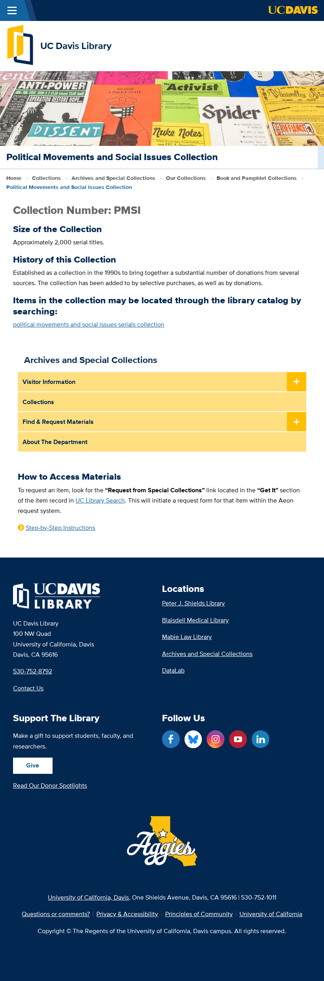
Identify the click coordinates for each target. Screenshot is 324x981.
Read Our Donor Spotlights (50, 785)
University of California (270, 914)
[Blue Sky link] (193, 739)
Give (32, 765)
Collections (46, 178)
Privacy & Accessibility (127, 914)
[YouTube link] (238, 739)
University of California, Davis (88, 897)
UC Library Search (100, 500)
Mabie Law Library (187, 636)
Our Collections (186, 178)
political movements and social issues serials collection (88, 324)
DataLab (173, 670)
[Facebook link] (171, 739)
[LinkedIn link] (260, 739)
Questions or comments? (56, 914)
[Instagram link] (215, 739)
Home (13, 178)
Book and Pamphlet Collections (257, 178)
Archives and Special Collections (113, 178)
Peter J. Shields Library (193, 603)
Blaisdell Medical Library (195, 620)
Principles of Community (199, 914)
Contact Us (28, 688)
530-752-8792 (32, 671)
